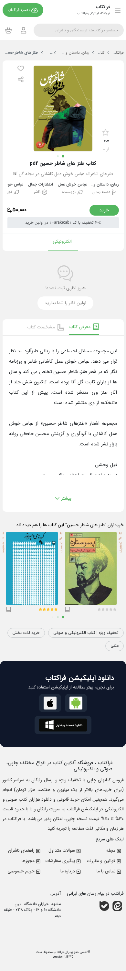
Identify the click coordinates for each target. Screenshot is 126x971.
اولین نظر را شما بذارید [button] (65, 302)
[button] (20, 68)
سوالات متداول (61, 850)
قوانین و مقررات (101, 860)
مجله (110, 850)
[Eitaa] (117, 905)
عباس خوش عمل (72, 185)
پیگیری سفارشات (60, 860)
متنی (114, 646)
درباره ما (67, 871)
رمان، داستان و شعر (104, 185)
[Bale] (104, 905)
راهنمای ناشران (21, 850)
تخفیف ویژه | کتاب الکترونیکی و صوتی (86, 633)
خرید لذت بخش (26, 633)
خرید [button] (104, 210)
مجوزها (28, 860)
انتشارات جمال (40, 185)
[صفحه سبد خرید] (9, 30)
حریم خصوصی (21, 871)
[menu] (118, 10)
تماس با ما (106, 871)
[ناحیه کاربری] (23, 30)
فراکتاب (58, 952)
